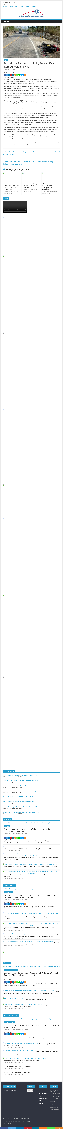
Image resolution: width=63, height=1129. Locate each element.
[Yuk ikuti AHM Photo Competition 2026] (14, 998)
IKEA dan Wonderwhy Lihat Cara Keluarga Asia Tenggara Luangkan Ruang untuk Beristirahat (31, 943)
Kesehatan (7, 826)
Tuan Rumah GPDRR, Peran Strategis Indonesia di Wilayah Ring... (20, 775)
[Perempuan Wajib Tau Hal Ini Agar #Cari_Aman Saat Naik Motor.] (20, 1043)
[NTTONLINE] (4, 21)
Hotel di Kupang (43, 1093)
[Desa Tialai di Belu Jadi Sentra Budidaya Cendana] (31, 173)
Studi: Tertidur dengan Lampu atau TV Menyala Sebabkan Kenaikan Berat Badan (29, 1059)
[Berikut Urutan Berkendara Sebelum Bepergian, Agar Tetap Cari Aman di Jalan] (31, 1019)
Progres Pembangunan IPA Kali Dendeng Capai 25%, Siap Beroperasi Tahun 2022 (12, 186)
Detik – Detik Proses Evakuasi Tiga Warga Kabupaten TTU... (18, 801)
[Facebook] (5, 75)
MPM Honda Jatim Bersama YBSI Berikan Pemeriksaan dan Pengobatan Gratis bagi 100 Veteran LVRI (31, 849)
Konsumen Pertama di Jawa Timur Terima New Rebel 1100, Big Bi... (21, 780)
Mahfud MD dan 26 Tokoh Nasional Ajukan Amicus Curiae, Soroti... (20, 796)
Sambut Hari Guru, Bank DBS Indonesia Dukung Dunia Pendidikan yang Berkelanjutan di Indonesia (28, 163)
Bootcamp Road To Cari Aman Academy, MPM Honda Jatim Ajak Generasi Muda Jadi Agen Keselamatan (31, 974)
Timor (6, 60)
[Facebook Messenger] (23, 75)
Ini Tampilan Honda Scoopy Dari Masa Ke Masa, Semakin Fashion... (21, 786)
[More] (25, 75)
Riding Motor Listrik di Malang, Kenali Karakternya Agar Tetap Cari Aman (29, 1005)
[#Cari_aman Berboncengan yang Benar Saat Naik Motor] (18, 1050)
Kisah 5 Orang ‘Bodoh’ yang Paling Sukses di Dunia (17, 1072)
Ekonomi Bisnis (8, 892)
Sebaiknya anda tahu (9, 1022)
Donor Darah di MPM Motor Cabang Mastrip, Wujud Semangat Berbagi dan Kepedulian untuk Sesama (31, 866)
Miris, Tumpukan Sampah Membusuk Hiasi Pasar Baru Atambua (49, 186)
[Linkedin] (9, 75)
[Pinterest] (11, 75)
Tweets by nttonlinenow (9, 1090)
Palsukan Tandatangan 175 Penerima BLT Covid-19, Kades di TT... (20, 807)
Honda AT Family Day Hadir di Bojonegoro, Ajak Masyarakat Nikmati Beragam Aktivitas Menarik (31, 935)
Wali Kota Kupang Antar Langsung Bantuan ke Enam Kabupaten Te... (21, 812)
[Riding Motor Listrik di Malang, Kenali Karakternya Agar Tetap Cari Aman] (23, 1004)
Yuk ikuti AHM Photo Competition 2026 (36, 999)
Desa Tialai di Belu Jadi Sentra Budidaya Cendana (31, 185)
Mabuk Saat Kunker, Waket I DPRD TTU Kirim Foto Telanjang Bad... (21, 791)
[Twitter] (7, 75)
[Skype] (21, 75)
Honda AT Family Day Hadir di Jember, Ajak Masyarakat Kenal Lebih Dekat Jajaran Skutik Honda (30, 896)
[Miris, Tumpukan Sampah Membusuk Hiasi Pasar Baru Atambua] (51, 173)
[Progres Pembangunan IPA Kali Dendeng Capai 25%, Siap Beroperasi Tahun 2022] (12, 173)
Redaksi (41, 1103)
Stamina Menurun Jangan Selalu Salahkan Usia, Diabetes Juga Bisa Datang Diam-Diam (30, 830)
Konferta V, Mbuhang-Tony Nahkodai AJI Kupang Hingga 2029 (19, 6)
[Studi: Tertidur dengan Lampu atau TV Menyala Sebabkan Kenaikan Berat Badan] (25, 1058)
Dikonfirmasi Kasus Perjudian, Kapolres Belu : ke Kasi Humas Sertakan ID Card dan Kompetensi (31, 153)
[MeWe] (13, 75)
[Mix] (15, 75)
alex (14, 69)
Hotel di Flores (42, 1091)
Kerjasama (41, 1096)
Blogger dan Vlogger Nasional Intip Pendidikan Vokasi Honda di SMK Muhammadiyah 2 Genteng (31, 992)
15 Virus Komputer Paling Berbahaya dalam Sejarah (17, 1066)
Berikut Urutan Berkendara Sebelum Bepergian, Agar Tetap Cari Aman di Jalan (31, 1026)
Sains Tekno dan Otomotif (11, 970)
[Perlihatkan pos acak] (58, 21)
